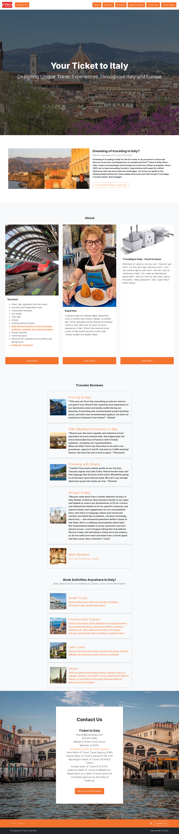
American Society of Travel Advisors (90, 748)
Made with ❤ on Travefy (160, 831)
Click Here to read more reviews (83, 558)
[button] (13, 823)
